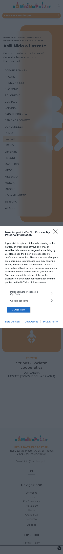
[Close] (56, 232)
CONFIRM (18, 309)
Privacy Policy (50, 321)
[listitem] (31, 293)
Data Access (31, 321)
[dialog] (31, 277)
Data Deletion (12, 321)
